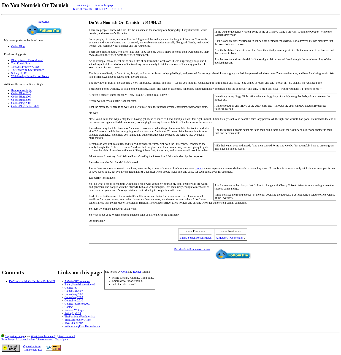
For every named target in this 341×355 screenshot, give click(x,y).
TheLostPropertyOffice (77, 319)
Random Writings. (21, 90)
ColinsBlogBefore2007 (77, 303)
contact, (199, 168)
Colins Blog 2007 (21, 102)
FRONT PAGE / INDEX (108, 8)
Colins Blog (18, 46)
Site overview (45, 339)
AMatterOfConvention (77, 281)
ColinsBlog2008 (73, 294)
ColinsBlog (70, 287)
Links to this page (103, 5)
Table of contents (82, 8)
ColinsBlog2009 (73, 297)
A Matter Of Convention (229, 237)
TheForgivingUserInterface (79, 316)
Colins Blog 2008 (21, 99)
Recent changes (81, 5)
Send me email (66, 336)
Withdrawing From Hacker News (30, 76)
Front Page (7, 339)
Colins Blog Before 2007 (25, 106)
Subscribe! (44, 21)
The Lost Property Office (25, 66)
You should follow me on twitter (192, 249)
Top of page (61, 339)
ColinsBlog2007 (73, 290)
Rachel (137, 271)
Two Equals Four (21, 63)
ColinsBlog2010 (73, 300)
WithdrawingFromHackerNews (82, 326)
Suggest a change (15, 336)
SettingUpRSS (72, 313)
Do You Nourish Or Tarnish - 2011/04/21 (32, 281)
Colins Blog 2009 (21, 96)
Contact (68, 306)
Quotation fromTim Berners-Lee (32, 348)
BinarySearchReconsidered (79, 284)
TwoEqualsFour (73, 322)
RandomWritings (73, 310)
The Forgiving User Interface (27, 69)
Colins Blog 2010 (21, 93)
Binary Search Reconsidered (27, 60)
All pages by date (25, 339)
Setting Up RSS (20, 73)
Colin (124, 271)
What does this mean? (43, 336)
